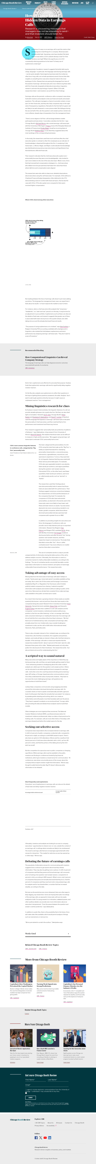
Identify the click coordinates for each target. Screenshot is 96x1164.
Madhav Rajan (39, 130)
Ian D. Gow (47, 415)
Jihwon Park (53, 606)
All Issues (59, 1123)
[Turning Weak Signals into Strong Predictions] (48, 973)
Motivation (75, 3)
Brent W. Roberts (36, 434)
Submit (30, 1097)
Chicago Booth (79, 1123)
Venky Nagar (45, 128)
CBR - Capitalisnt (14, 998)
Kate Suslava (64, 326)
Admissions (12, 1062)
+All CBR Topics (87, 2)
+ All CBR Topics (40, 1123)
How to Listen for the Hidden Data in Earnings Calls (36, 8)
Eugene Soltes (29, 608)
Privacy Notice (39, 1125)
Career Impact (66, 1062)
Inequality (38, 3)
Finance (27, 1013)
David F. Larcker (56, 417)
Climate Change (54, 3)
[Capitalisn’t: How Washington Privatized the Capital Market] (21, 973)
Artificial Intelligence (64, 3)
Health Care (45, 3)
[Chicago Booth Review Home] (12, 3)
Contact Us (68, 1123)
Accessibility (51, 1125)
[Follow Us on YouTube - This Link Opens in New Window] (45, 1137)
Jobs (82, 3)
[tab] (48, 933)
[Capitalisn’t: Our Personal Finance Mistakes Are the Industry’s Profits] (74, 973)
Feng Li (48, 126)
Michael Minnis (41, 123)
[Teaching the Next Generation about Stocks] (74, 1038)
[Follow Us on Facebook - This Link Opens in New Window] (36, 1137)
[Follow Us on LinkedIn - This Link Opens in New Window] (49, 1137)
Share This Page (59, 37)
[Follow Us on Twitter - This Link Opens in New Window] (40, 1137)
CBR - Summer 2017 (30, 948)
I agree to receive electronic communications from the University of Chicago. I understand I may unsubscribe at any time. (47, 1090)
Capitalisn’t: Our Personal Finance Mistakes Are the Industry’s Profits (73, 986)
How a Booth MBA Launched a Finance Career (46, 1050)
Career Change (40, 1062)
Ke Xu (63, 530)
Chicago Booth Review (9, 8)
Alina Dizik (30, 37)
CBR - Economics (29, 368)
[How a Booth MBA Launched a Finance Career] (48, 1038)
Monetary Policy (28, 3)
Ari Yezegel (57, 533)
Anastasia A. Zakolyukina (40, 417)
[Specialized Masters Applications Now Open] (21, 1038)
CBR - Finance (48, 37)
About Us (50, 1123)
